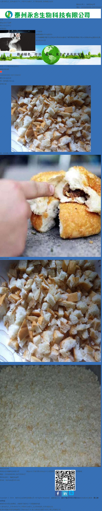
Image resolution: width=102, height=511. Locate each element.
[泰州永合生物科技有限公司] (50, 10)
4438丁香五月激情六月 (52, 509)
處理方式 (39, 34)
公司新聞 (39, 31)
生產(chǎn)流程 (41, 37)
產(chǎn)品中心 (5, 26)
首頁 (1, 20)
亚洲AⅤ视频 (4, 509)
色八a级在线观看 (38, 509)
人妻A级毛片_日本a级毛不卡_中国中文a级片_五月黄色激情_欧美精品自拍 (26, 1)
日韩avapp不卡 (25, 509)
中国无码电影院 (14, 509)
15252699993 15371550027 (10, 75)
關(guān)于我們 (5, 23)
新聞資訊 (3, 29)
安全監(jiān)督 (41, 40)
